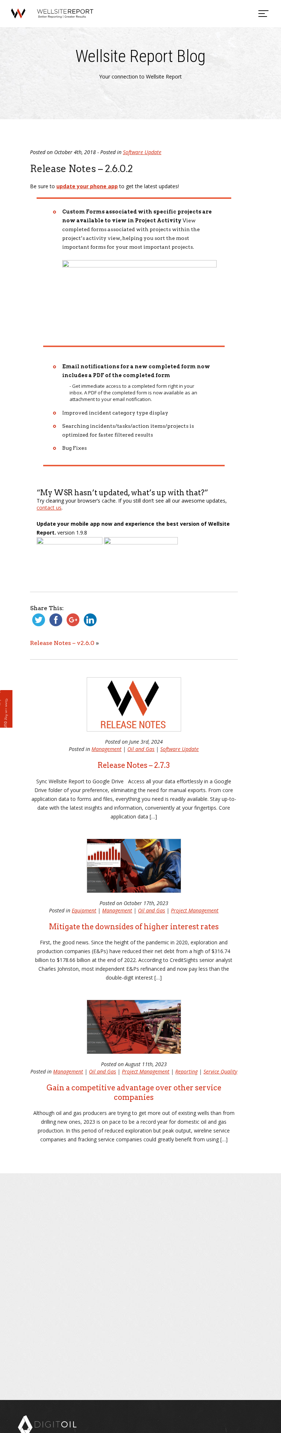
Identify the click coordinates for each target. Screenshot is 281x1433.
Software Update (142, 152)
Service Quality (220, 1071)
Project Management (194, 910)
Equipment (84, 910)
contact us (49, 507)
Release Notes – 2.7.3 (134, 765)
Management (106, 748)
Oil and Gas (140, 748)
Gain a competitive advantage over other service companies (133, 1092)
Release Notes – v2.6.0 (62, 642)
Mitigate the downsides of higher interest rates (134, 926)
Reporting (186, 1071)
